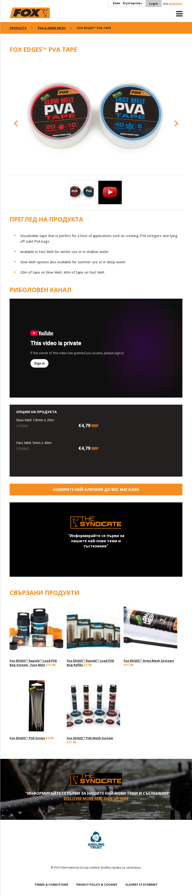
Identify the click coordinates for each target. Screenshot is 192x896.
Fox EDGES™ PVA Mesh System (90, 738)
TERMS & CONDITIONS (51, 884)
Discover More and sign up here (96, 798)
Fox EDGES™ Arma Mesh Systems (149, 661)
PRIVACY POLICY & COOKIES (96, 884)
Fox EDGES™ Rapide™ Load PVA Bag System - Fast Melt (33, 663)
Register (175, 3)
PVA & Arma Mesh (52, 28)
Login (153, 3)
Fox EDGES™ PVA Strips (28, 738)
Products (18, 28)
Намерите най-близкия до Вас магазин (96, 489)
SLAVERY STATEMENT (141, 884)
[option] (96, 116)
